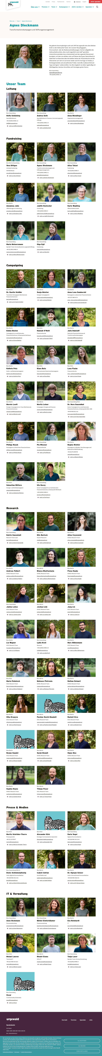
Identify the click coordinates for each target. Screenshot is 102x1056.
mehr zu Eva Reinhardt (76, 928)
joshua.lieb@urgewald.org (44, 612)
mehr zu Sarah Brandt (45, 760)
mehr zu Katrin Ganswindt (16, 542)
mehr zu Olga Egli (44, 252)
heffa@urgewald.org (11, 123)
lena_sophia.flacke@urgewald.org (76, 373)
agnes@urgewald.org (55, 72)
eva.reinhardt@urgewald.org (75, 926)
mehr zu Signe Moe (75, 760)
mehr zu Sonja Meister (45, 300)
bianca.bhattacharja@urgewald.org (46, 576)
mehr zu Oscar (13, 1002)
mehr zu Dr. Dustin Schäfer (16, 302)
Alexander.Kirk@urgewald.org (45, 839)
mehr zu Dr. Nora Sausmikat (77, 416)
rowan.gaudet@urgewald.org (14, 758)
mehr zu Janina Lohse (15, 614)
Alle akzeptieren (82, 1040)
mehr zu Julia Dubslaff (76, 340)
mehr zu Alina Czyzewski (76, 542)
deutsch (78, 1)
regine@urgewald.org (73, 454)
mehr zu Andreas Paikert (15, 578)
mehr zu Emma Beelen (15, 340)
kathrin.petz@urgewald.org (14, 373)
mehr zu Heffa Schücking (15, 126)
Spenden (89, 7)
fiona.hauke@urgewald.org (74, 576)
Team (18, 21)
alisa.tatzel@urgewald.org (74, 173)
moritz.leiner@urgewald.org (44, 409)
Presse (53, 1)
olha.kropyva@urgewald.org (14, 722)
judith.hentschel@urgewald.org (45, 213)
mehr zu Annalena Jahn (15, 213)
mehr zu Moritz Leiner (45, 412)
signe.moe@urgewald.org (74, 758)
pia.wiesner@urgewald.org (44, 450)
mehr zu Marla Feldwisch (15, 689)
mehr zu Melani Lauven (15, 967)
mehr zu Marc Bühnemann (77, 650)
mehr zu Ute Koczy (44, 497)
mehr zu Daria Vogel (75, 844)
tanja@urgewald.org (73, 964)
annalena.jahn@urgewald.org (14, 211)
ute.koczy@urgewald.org (43, 495)
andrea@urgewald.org (43, 125)
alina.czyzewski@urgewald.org (75, 540)
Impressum (16, 1052)
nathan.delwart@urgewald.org (75, 686)
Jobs (90, 1020)
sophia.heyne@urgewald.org (14, 794)
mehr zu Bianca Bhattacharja (47, 578)
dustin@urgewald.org (12, 299)
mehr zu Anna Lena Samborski (78, 302)
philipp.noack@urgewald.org (14, 450)
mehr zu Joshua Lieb (45, 614)
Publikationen (60, 1)
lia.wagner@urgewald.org (13, 648)
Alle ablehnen (81, 1046)
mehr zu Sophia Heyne (15, 796)
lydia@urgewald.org (42, 650)
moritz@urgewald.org (12, 842)
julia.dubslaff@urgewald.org (75, 338)
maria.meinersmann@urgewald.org (16, 252)
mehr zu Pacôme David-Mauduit (48, 725)
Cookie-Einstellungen (81, 1051)
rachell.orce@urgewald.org (74, 722)
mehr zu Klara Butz (44, 376)
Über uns (34, 7)
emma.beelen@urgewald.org (14, 338)
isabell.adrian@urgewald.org (45, 878)
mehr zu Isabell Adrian (45, 880)
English (84, 1)
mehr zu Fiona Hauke (75, 578)
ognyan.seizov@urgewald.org (75, 880)
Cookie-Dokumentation (26, 1052)
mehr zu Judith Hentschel (46, 216)
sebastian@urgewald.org (13, 490)
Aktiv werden (77, 7)
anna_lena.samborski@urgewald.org (77, 300)
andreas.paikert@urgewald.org (14, 576)
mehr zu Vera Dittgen (15, 175)
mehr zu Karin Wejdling (76, 213)
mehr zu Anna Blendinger (77, 123)
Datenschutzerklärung (8, 1052)
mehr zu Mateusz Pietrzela (46, 689)
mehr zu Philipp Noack (15, 452)
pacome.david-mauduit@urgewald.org (47, 722)
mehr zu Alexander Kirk (45, 842)
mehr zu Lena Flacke (75, 376)
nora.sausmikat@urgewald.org (75, 414)
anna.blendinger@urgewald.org (76, 121)
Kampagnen (63, 7)
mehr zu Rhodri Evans (45, 964)
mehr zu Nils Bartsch (45, 542)
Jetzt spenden (95, 2)
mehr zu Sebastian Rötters (16, 493)
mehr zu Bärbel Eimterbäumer (47, 928)
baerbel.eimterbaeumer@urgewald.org (47, 926)
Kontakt (48, 1)
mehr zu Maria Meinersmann (16, 254)
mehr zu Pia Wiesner (45, 452)
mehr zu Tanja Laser (75, 967)
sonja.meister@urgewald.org (45, 297)
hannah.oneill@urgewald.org (45, 336)
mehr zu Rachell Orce (76, 725)
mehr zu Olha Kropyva (15, 725)
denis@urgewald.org (12, 880)
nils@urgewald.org (42, 540)
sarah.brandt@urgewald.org (44, 758)
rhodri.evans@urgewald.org (44, 961)
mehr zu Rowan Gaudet (15, 760)
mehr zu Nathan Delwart (77, 689)
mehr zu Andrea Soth (45, 128)
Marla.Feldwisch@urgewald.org (14, 686)
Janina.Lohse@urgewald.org (14, 612)
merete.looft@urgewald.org (14, 411)
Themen (45, 7)
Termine (68, 1)
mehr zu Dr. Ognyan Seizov (77, 883)
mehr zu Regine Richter (76, 457)
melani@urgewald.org (12, 964)
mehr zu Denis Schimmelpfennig (18, 883)
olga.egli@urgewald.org (43, 249)
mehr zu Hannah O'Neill (46, 338)
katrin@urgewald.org (12, 540)
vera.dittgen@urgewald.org (13, 173)
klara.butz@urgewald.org (44, 373)
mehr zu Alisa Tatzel (75, 175)
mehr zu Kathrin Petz (15, 376)
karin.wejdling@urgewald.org (75, 211)
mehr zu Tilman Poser (45, 796)
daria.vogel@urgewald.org (74, 842)
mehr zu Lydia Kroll (44, 653)
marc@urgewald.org (73, 648)
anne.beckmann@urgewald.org (14, 926)
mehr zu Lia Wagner (14, 650)
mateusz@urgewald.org (43, 686)
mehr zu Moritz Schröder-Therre (18, 844)
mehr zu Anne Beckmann (15, 928)
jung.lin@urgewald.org (73, 612)
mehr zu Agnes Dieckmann (46, 177)
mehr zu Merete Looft (15, 414)
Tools (53, 7)
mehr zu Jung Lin (74, 614)
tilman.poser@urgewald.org (44, 794)
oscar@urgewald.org (12, 1000)
